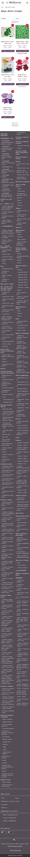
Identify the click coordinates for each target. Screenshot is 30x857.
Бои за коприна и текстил (6, 331)
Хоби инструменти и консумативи (21, 534)
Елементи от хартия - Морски (7, 550)
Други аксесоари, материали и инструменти (21, 243)
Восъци (19, 253)
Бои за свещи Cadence (8, 334)
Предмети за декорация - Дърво (21, 342)
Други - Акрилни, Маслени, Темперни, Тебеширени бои (6, 318)
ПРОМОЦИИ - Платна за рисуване (7, 185)
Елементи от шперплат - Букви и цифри (7, 689)
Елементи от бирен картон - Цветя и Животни (6, 635)
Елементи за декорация (5, 272)
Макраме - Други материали (21, 223)
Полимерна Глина (7, 402)
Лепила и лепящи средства (20, 185)
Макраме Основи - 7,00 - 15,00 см (21, 215)
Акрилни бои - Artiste (8, 303)
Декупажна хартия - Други (8, 431)
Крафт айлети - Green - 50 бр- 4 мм (7, 42)
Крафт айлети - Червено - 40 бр (22, 75)
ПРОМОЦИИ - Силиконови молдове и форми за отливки (7, 142)
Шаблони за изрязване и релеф (22, 574)
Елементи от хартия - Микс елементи (7, 587)
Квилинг (18, 161)
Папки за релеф (6, 782)
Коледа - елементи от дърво (23, 649)
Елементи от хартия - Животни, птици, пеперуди (7, 519)
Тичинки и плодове (22, 567)
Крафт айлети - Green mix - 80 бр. (7, 75)
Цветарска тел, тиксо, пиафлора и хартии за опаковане (7, 775)
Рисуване (18, 418)
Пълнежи (4, 762)
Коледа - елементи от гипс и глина (23, 639)
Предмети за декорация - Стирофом (22, 362)
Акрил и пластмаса (7, 719)
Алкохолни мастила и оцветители (7, 323)
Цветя (18, 562)
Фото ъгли (20, 205)
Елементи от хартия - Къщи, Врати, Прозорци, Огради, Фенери (7, 556)
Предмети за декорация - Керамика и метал (22, 357)
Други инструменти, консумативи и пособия (22, 556)
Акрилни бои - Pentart (8, 296)
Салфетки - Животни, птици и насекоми (22, 448)
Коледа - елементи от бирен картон (23, 625)
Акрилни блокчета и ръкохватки (22, 322)
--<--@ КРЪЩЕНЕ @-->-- (7, 227)
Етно (2, 266)
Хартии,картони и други (22, 516)
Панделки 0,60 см (22, 272)
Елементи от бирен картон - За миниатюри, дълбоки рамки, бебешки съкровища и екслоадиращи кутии (7, 660)
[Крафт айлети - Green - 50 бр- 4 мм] (8, 32)
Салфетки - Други (22, 490)
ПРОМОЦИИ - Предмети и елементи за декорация (7, 171)
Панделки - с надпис (23, 287)
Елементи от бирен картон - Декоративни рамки (7, 601)
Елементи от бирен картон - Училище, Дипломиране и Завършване (6, 623)
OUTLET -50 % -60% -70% (6, 200)
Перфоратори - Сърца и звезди (22, 400)
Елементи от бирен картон (6, 596)
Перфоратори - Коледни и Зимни (21, 415)
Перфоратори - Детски (23, 407)
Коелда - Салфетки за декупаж (22, 610)
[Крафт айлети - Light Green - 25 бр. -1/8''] (22, 32)
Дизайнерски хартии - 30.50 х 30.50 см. (7, 475)
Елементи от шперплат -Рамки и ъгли (7, 693)
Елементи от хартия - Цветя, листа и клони (7, 538)
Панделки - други (22, 285)
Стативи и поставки (22, 427)
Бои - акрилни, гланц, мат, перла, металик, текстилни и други (7, 288)
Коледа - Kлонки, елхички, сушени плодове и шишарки (21, 692)
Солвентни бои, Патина (6, 338)
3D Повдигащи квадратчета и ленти (21, 194)
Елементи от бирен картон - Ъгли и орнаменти (6, 612)
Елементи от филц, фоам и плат (6, 725)
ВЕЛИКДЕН (19, 577)
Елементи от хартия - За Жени (7, 542)
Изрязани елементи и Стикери (22, 157)
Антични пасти (6, 434)
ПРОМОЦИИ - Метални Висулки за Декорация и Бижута (6, 195)
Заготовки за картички (23, 145)
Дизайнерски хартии (7, 268)
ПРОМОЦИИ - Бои (7, 166)
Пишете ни (4, 807)
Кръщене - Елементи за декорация (7, 236)
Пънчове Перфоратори (22, 375)
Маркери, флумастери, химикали (22, 257)
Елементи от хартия (6, 499)
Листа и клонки (21, 565)
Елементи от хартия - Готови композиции (7, 583)
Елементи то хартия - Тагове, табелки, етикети (7, 568)
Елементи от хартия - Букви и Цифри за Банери (7, 504)
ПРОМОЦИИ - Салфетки (5, 176)
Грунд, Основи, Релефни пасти (5, 440)
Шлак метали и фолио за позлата (22, 593)
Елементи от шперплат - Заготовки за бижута (7, 697)
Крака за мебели (21, 239)
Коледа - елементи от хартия (23, 630)
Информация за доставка (7, 801)
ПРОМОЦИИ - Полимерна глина (6, 190)
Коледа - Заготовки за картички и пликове (22, 602)
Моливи (19, 260)
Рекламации (4, 804)
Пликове (19, 148)
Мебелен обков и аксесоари (20, 231)
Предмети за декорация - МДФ (21, 352)
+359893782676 (12, 818)
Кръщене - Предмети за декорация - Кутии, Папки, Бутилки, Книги (7, 232)
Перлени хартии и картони (21, 519)
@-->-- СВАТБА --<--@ (7, 203)
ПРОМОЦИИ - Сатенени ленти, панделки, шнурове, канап (6, 156)
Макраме (18, 208)
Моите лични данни (15, 850)
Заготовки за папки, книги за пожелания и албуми (22, 152)
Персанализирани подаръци (6, 250)
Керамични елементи (7, 379)
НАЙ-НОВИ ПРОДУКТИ (4, 134)
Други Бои (5, 346)
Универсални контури (8, 341)
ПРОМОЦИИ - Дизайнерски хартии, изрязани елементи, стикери (7, 149)
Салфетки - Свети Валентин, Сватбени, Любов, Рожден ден (22, 482)
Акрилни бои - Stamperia (5, 293)
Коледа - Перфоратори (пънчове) (22, 680)
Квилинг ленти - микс (23, 168)
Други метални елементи (6, 752)
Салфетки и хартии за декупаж (22, 589)
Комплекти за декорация (22, 181)
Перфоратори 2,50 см (22, 382)
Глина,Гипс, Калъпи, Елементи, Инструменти (7, 372)
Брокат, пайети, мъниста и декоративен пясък (7, 351)
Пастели (19, 262)
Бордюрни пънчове (22, 388)
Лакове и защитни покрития (6, 448)
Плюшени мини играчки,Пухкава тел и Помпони (7, 767)
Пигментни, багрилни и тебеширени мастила (22, 505)
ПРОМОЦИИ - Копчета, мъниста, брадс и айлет (7, 163)
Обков (4, 747)
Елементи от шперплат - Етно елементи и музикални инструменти (7, 702)
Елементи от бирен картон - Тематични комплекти (6, 671)
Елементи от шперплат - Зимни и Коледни (7, 707)
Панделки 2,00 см (22, 277)
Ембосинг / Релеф (5, 779)
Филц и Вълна (20, 513)
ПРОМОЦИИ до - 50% (7, 138)
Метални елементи (7, 739)
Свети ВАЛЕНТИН (21, 570)
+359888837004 (12, 821)
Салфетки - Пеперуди (22, 461)
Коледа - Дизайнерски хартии (22, 614)
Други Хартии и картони (21, 525)
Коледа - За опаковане (23, 688)
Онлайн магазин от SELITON (15, 855)
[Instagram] (6, 824)
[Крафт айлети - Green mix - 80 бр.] (8, 65)
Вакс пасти (5, 437)
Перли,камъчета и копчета (21, 307)
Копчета (19, 316)
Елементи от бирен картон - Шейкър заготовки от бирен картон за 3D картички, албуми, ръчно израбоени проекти (7, 679)
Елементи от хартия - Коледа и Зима (7, 591)
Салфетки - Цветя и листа (22, 477)
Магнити (5, 744)
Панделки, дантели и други (21, 266)
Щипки (4, 771)
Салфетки (18, 440)
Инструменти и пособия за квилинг (21, 178)
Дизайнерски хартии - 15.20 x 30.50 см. (7, 483)
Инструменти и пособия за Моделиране (22, 552)
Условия (17, 801)
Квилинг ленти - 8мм (23, 174)
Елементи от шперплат (7, 686)
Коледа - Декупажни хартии (22, 606)
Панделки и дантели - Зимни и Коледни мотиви (22, 302)
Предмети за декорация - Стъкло (21, 366)
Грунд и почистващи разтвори (22, 422)
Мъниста (4, 361)
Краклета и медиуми (7, 454)
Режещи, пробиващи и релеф (22, 544)
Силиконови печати (22, 325)
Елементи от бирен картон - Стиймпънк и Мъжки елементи (7, 641)
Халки (4, 749)
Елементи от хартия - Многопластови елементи (7, 574)
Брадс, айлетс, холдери (7, 284)
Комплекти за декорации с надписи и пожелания (7, 732)
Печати (18, 318)
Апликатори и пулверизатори (20, 498)
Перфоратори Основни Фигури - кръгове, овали (22, 395)
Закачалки (19, 236)
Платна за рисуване (22, 425)
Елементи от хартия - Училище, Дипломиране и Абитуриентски (7, 513)
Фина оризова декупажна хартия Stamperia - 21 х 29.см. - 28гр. (8, 425)
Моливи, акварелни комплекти (22, 433)
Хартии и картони (22, 522)
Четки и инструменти (23, 430)
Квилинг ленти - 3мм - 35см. (22, 164)
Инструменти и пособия (5, 460)
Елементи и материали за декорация (7, 716)
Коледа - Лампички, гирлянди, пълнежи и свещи (22, 660)
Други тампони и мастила (21, 509)
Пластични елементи (7, 387)
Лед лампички (6, 736)
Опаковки (18, 227)
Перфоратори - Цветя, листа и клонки (22, 404)
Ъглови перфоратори (22, 391)
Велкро (19, 200)
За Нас (3, 798)
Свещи (17, 437)
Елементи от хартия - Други (7, 579)
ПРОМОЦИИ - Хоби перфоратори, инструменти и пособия (7, 181)
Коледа (4, 263)
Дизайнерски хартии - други (7, 487)
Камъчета (19, 313)
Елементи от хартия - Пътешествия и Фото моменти (7, 563)
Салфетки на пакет (22, 492)
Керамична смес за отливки (6, 376)
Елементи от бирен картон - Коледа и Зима (7, 666)
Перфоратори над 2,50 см (22, 385)
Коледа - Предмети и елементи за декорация (22, 685)
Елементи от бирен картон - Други (6, 653)
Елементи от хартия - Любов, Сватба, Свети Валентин (7, 525)
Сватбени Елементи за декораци (7, 216)
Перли (19, 310)
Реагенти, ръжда (6, 344)
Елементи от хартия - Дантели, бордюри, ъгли (7, 530)
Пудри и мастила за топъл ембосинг (7, 785)
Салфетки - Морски (22, 456)
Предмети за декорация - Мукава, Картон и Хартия (21, 347)
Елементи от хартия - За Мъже (7, 546)
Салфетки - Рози (21, 463)
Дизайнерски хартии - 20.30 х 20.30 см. (7, 471)
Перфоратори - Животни (20, 411)
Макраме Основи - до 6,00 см (22, 211)
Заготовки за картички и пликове (22, 142)
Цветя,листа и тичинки (22, 560)
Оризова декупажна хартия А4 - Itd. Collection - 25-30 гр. (7, 419)
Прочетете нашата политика (15, 846)
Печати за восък (21, 330)
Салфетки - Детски (22, 445)
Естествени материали (8, 728)
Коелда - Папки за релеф (21, 676)
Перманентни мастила (23, 502)
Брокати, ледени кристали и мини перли (7, 355)
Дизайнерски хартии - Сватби (7, 492)
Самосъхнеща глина (8, 399)
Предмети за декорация (5, 280)
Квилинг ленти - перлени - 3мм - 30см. (22, 171)
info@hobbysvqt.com (12, 814)
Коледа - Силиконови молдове (22, 699)
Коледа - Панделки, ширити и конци (22, 672)
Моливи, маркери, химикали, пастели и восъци (21, 249)
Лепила (4, 452)
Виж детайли (22, 84)
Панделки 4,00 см (22, 282)
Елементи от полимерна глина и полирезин (6, 383)
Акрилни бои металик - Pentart (7, 299)
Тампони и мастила (21, 495)
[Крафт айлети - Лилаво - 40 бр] (8, 98)
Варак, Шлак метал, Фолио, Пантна (7, 444)
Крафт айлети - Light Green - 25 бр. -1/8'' (22, 42)
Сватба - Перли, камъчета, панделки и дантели (7, 222)
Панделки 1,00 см (22, 274)
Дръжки (19, 234)
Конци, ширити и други (21, 293)
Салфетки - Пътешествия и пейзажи (22, 467)
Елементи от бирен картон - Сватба (6, 617)
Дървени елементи (7, 721)
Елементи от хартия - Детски (7, 508)
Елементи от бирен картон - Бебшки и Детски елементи (6, 629)
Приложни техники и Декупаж (6, 405)
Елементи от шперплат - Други (7, 711)
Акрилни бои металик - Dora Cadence (7, 310)
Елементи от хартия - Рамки (7, 534)
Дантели (19, 290)
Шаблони (4, 457)
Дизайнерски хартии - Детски (7, 496)
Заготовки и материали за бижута (22, 138)
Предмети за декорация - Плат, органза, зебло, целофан (22, 371)
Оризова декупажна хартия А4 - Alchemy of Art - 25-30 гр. (8, 413)
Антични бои (5, 314)
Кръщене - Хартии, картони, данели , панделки (6, 241)
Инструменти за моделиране (6, 391)
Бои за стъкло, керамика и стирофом (7, 327)
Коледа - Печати (21, 696)
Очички (4, 760)
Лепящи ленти (21, 191)
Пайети (4, 359)
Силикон (19, 202)
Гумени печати (21, 327)
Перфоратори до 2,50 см (22, 378)
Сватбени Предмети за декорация (7, 212)
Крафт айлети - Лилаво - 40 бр (7, 108)
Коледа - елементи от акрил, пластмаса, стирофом (23, 635)
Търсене (17, 798)
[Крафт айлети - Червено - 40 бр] (22, 65)
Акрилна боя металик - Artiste (7, 306)
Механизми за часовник (5, 757)
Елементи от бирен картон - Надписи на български (6, 606)
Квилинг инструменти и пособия (22, 548)
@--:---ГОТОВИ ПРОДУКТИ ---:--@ (6, 247)
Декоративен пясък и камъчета (7, 365)
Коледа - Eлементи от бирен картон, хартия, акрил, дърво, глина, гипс (22, 620)
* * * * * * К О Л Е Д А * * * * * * (22, 598)
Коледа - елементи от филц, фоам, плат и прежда (23, 645)
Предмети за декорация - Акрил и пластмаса (21, 337)
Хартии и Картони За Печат (22, 530)
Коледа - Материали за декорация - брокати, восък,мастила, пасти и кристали (22, 667)
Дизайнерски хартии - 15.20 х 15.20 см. (7, 467)
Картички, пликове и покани (7, 260)
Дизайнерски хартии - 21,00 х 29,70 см (7, 479)
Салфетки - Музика (22, 458)
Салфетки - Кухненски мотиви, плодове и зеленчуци (22, 472)
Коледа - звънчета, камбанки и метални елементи (22, 654)
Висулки (3, 368)
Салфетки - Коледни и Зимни (22, 452)
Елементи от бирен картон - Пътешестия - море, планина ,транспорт (7, 648)
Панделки (19, 269)
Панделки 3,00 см (22, 279)
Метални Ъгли (7, 741)
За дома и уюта (6, 254)
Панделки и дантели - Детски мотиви (22, 297)
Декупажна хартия (7, 409)
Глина (3, 397)
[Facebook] (3, 824)
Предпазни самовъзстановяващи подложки (21, 539)
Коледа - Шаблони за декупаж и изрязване (22, 704)
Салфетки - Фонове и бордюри (22, 486)
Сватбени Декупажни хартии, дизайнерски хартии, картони (7, 208)
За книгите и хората (7, 256)
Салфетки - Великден (22, 442)
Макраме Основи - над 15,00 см (22, 219)
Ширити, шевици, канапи (6, 276)
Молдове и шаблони (7, 394)
